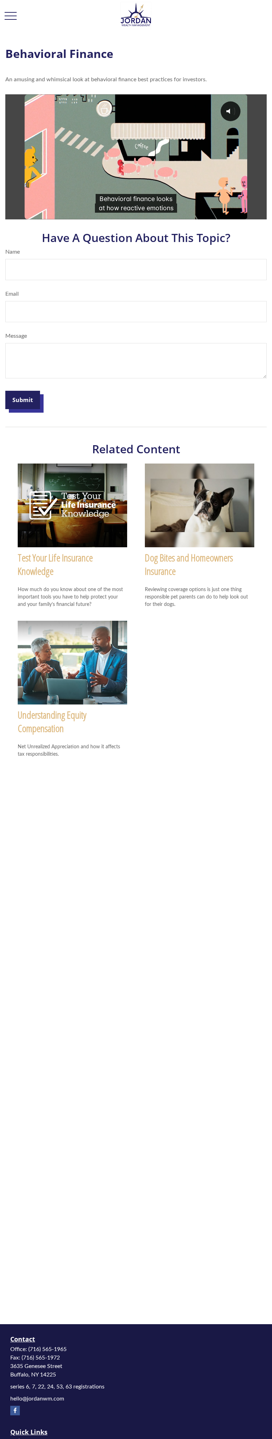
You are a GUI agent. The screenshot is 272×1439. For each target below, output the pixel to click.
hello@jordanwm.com (37, 1399)
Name (12, 252)
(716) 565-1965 (47, 1349)
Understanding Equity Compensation (52, 721)
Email (12, 294)
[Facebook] (15, 1410)
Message (16, 336)
